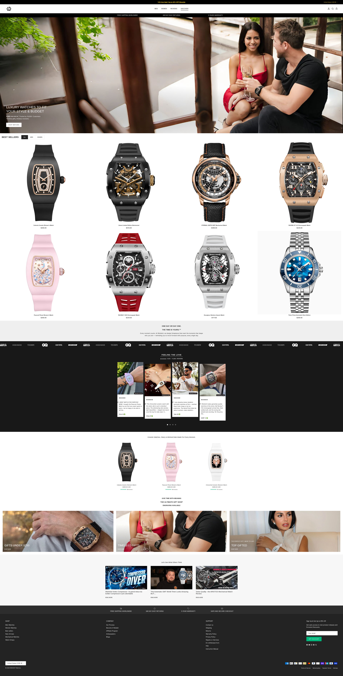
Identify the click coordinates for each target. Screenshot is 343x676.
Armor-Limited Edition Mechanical (129, 225)
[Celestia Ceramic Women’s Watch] (43, 182)
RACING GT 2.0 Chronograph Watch (299, 225)
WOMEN (164, 8)
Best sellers (9, 631)
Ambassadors (110, 634)
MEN (156, 8)
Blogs (108, 637)
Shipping (209, 628)
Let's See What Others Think (171, 562)
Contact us (209, 625)
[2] (170, 424)
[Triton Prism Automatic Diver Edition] (299, 272)
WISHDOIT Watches (15, 668)
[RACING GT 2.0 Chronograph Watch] (299, 182)
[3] (172, 424)
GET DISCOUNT (314, 639)
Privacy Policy (210, 637)
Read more (108, 597)
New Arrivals (9, 634)
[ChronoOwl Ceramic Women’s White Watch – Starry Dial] (158, 380)
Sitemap (335, 668)
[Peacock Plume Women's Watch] (43, 272)
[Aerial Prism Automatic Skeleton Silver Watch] (185, 378)
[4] (175, 424)
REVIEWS (174, 8)
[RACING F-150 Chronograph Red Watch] (213, 380)
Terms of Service (306, 668)
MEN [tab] (31, 137)
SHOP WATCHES (13, 125)
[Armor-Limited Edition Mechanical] (129, 182)
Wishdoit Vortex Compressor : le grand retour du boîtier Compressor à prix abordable (123, 593)
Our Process (110, 625)
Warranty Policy (211, 634)
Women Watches (11, 628)
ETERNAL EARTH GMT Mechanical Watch (214, 225)
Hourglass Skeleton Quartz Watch (214, 315)
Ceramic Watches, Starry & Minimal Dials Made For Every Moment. (171, 437)
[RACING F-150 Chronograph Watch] (129, 272)
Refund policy (316, 668)
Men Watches (9, 625)
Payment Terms (326, 668)
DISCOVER (184, 8)
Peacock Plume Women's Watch (43, 315)
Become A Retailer (112, 628)
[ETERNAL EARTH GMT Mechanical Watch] (214, 182)
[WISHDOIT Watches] (9, 8)
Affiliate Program (112, 631)
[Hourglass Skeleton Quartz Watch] (214, 272)
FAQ (207, 646)
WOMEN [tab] (39, 137)
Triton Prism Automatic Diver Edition (299, 315)
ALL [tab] (24, 137)
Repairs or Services (212, 640)
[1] (167, 424)
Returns (208, 631)
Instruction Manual (212, 649)
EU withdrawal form (212, 643)
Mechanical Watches (12, 637)
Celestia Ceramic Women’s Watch (43, 225)
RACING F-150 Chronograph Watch (129, 315)
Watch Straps (9, 640)
